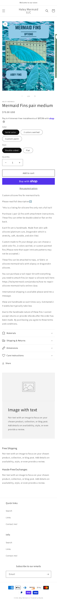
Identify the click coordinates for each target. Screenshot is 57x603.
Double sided (12, 150)
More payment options (29, 188)
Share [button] (8, 363)
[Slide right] (35, 96)
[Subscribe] (48, 574)
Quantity (6, 157)
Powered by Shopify (37, 598)
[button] (3, 11)
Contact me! (12, 524)
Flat (28, 150)
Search (9, 510)
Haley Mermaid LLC (24, 598)
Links (8, 517)
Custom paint (12, 138)
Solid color (10, 132)
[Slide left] (22, 96)
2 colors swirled (32, 132)
